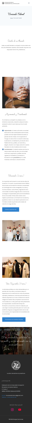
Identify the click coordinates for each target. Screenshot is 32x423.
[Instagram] (12, 410)
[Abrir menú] (28, 3)
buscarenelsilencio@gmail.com (14, 395)
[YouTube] (19, 410)
